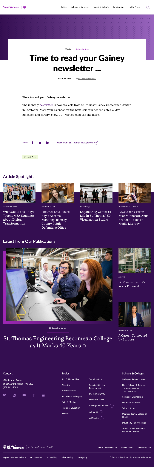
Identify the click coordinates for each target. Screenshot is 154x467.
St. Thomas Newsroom (87, 78)
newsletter (46, 105)
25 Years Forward (132, 284)
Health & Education (71, 408)
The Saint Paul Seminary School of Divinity (133, 430)
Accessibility (52, 457)
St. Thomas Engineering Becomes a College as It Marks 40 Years (57, 342)
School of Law (128, 408)
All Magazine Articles (99, 406)
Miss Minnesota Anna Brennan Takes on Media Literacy (133, 217)
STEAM (65, 413)
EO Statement (36, 457)
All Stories (94, 418)
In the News (134, 7)
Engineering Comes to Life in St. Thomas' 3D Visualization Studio (95, 215)
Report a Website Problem (14, 457)
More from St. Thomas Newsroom (75, 142)
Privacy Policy (67, 457)
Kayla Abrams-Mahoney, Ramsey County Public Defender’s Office (56, 219)
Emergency (82, 457)
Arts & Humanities (70, 379)
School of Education (131, 403)
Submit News (127, 448)
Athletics (66, 385)
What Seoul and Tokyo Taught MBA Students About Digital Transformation (19, 217)
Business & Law (69, 391)
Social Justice (95, 379)
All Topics (93, 412)
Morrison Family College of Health (134, 415)
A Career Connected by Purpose (133, 337)
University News (82, 49)
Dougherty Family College (134, 423)
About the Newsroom (107, 448)
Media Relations (144, 448)
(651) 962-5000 (10, 387)
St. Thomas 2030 (97, 394)
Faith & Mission (69, 402)
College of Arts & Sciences (134, 379)
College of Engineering (132, 397)
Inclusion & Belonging (72, 396)
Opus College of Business (133, 388)
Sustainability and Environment (97, 386)
